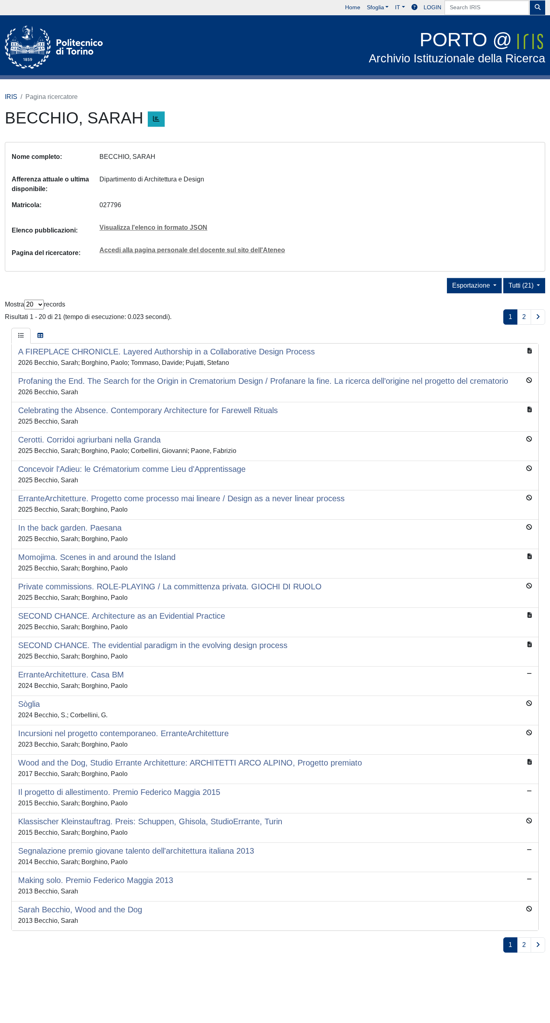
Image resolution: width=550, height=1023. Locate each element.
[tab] (21, 336)
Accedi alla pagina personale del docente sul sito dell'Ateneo (192, 250)
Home (352, 7)
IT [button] (397, 7)
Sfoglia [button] (375, 7)
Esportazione (472, 285)
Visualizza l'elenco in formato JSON (153, 227)
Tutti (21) (522, 285)
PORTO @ (457, 47)
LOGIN (432, 7)
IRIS (11, 96)
